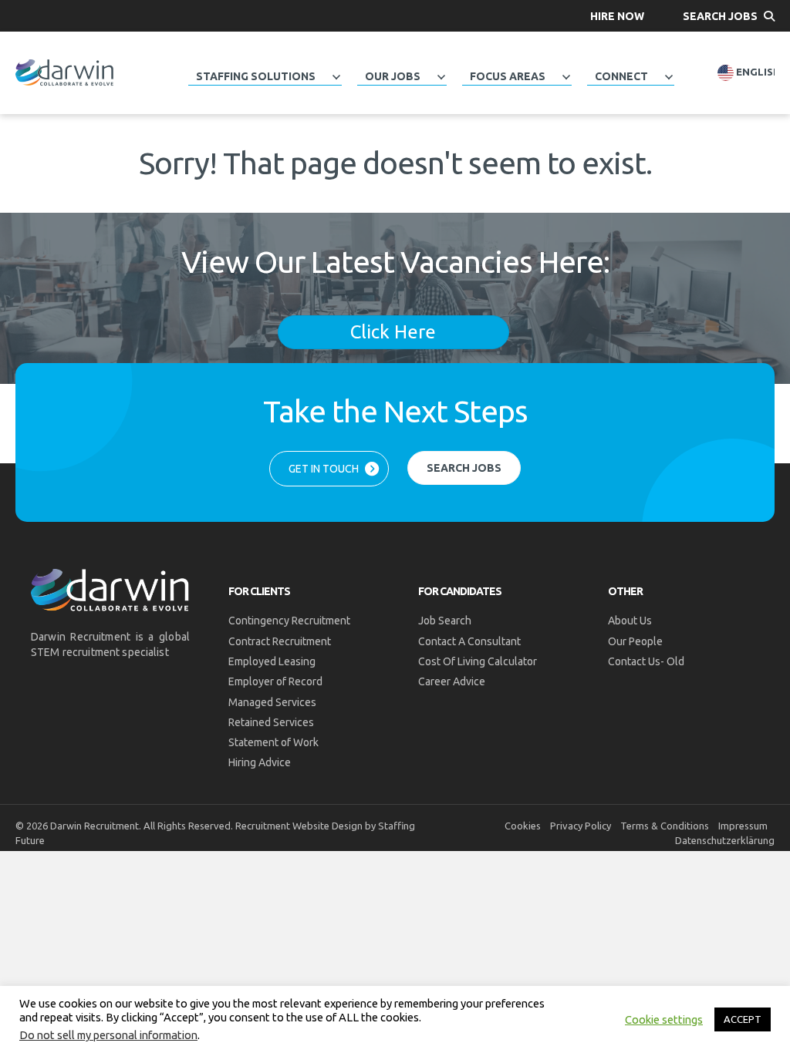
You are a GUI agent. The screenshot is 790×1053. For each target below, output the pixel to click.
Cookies (523, 825)
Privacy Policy (580, 825)
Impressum (743, 825)
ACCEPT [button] (742, 1019)
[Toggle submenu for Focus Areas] (565, 77)
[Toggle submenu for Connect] (668, 77)
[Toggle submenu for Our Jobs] (440, 77)
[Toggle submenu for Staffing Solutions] (335, 77)
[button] (617, 16)
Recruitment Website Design (299, 825)
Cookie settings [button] (664, 1019)
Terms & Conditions (664, 825)
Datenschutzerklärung (725, 840)
